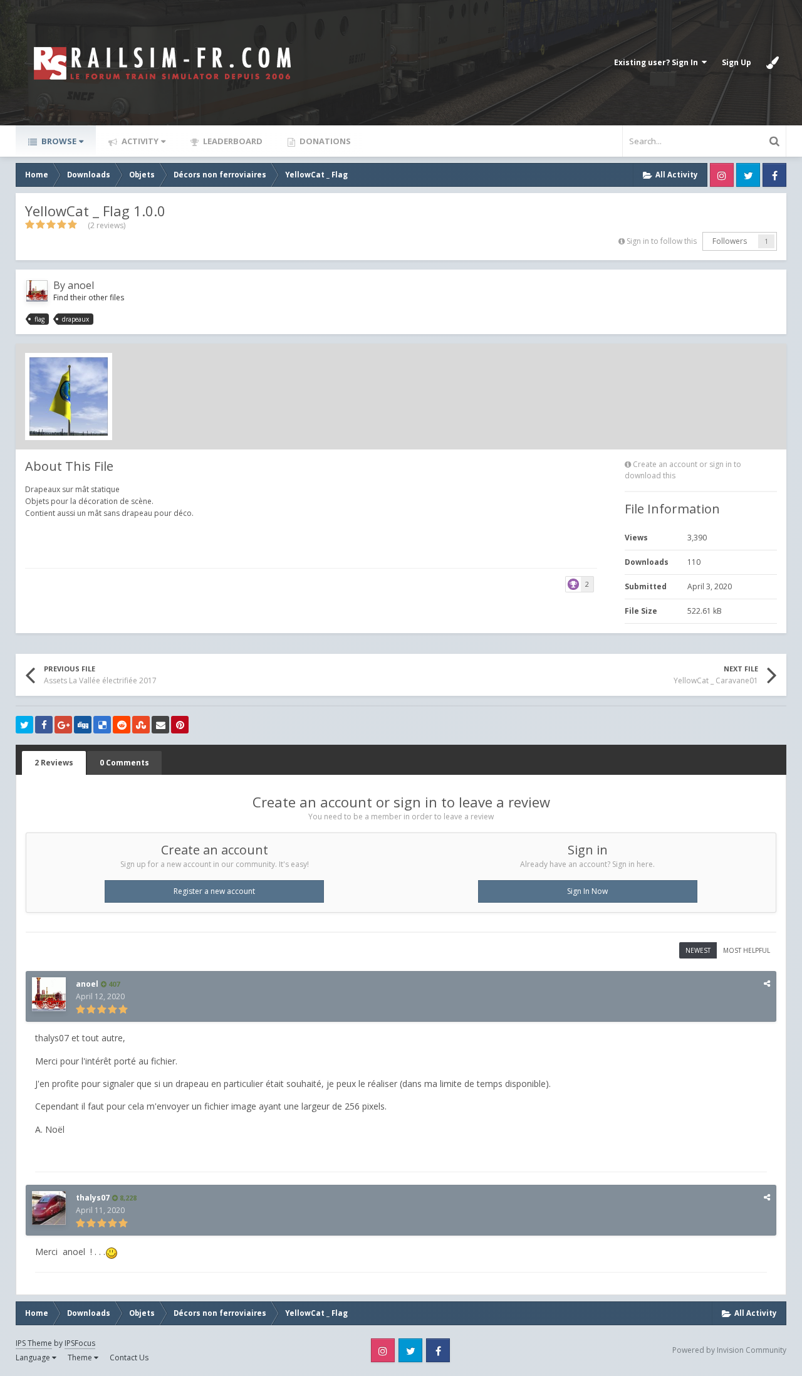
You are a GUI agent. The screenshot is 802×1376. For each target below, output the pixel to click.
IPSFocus (80, 1343)
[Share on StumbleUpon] (141, 724)
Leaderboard (232, 141)
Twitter (748, 175)
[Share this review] (767, 983)
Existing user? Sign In (658, 62)
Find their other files (88, 297)
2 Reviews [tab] (53, 762)
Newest (698, 950)
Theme (81, 1357)
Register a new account (214, 891)
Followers (729, 241)
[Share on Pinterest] (180, 724)
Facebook (774, 175)
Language (34, 1357)
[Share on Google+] (63, 724)
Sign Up (736, 62)
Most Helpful (746, 950)
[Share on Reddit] (121, 724)
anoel (81, 285)
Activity (139, 141)
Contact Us (129, 1357)
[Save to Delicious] (102, 724)
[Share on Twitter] (24, 724)
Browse (57, 141)
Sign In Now (587, 891)
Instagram (722, 175)
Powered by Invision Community (729, 1350)
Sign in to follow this (662, 241)
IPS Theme (34, 1343)
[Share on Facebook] (44, 724)
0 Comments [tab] (124, 762)
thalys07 (93, 1197)
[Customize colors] (772, 63)
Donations (324, 141)
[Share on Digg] (82, 724)
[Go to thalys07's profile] (49, 1208)
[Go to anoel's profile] (37, 291)
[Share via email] (160, 724)
